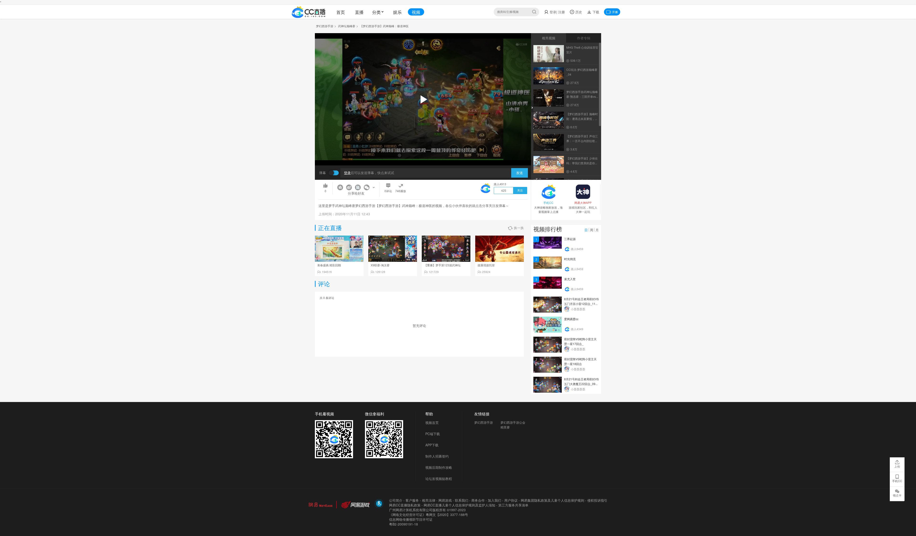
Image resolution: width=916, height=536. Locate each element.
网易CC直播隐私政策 (405, 505)
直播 (359, 12)
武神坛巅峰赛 (346, 26)
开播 (615, 12)
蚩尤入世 (570, 279)
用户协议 (511, 500)
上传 (897, 466)
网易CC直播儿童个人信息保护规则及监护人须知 (459, 505)
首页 (340, 12)
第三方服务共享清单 (513, 505)
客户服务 (412, 500)
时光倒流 (570, 259)
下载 (595, 12)
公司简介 (395, 500)
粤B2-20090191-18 (403, 524)
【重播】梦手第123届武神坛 (442, 265)
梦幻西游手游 (324, 26)
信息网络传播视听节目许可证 (410, 519)
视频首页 (432, 422)
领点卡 (897, 495)
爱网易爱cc (571, 319)
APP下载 (431, 445)
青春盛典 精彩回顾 (329, 265)
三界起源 (570, 239)
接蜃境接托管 (486, 265)
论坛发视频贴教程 (438, 478)
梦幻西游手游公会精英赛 (512, 424)
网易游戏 (445, 500)
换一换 (519, 227)
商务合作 (478, 500)
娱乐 (397, 12)
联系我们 (461, 500)
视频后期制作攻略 (438, 467)
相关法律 (428, 500)
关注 (520, 190)
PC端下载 (432, 433)
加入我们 (494, 500)
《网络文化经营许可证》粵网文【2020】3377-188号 (428, 514)
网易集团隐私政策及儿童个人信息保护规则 (552, 500)
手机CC (897, 481)
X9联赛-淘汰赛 (380, 265)
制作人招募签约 (437, 456)
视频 (416, 12)
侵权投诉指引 (597, 500)
